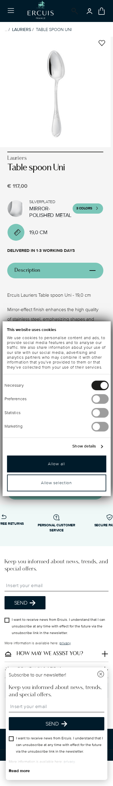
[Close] (100, 674)
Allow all (56, 463)
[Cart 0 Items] (101, 11)
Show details (84, 446)
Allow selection (56, 482)
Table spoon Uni (54, 29)
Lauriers (21, 29)
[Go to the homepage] (40, 11)
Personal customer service (56, 528)
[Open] (73, 11)
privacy (65, 643)
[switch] (99, 399)
